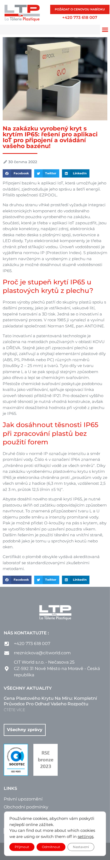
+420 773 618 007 (79, 17)
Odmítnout (51, 847)
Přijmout (22, 847)
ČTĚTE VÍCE (14, 709)
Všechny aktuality (28, 688)
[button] (17, 173)
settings (85, 836)
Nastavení (81, 847)
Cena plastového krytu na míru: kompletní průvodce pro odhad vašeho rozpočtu (50, 701)
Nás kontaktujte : (26, 632)
